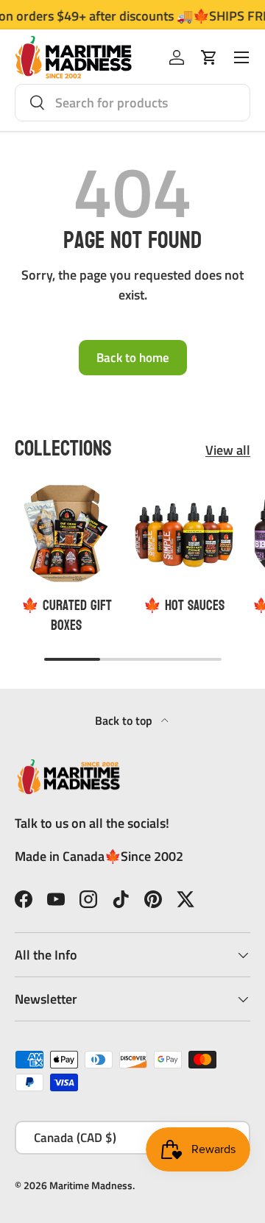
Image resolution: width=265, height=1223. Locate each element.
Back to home (132, 357)
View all (227, 450)
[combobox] (132, 103)
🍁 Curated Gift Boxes (66, 615)
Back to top (125, 720)
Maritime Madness (90, 1185)
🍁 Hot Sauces (184, 605)
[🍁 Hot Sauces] (184, 533)
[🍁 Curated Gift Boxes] (66, 533)
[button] (209, 57)
